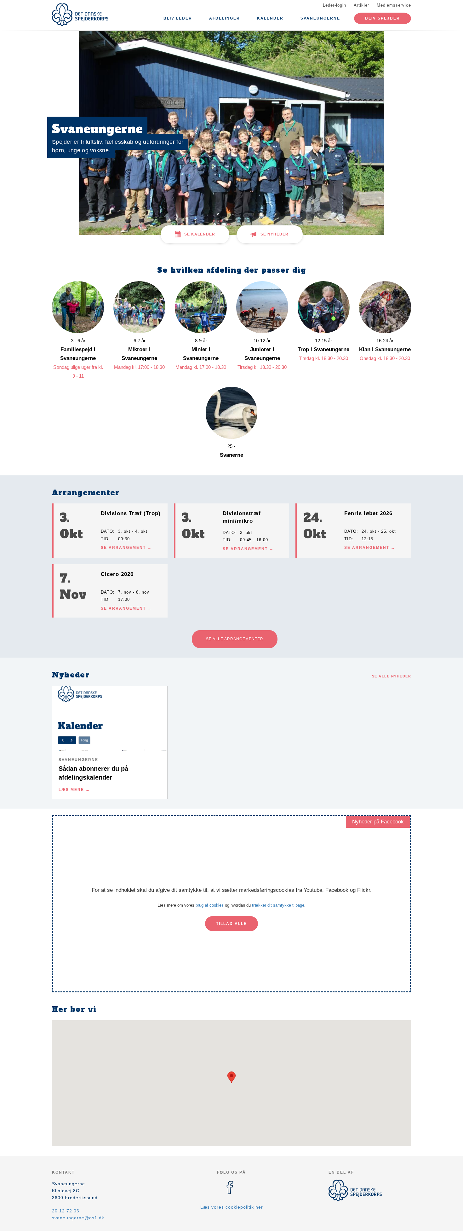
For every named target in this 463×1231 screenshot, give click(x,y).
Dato (107, 531)
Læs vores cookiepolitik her (231, 1207)
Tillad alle (231, 923)
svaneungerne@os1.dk (78, 1217)
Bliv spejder (382, 18)
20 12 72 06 (65, 1210)
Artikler (361, 5)
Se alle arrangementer (234, 639)
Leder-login (334, 5)
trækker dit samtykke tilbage (278, 905)
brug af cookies (210, 905)
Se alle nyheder (391, 676)
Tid (104, 539)
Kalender (270, 18)
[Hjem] (80, 14)
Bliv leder (177, 18)
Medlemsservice (394, 5)
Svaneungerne (320, 18)
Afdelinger (224, 18)
